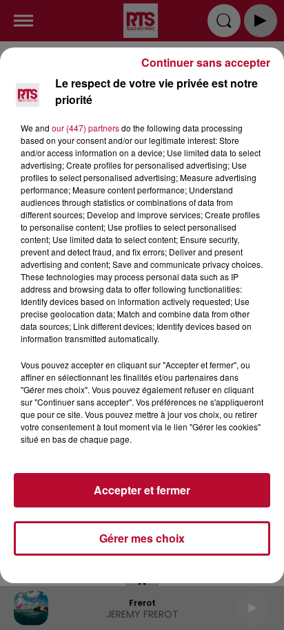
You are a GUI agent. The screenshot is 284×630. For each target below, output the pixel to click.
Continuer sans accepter (205, 62)
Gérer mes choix (142, 538)
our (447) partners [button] (85, 128)
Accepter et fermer (142, 490)
